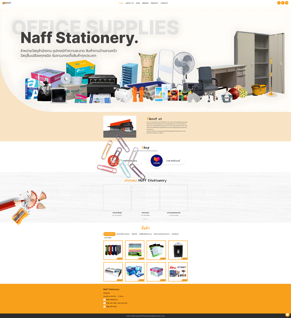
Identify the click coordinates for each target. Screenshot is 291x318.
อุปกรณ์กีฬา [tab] (107, 238)
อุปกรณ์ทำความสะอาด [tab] (123, 234)
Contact (164, 3)
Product (154, 3)
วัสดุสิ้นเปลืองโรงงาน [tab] (145, 234)
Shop (138, 3)
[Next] (186, 200)
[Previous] (104, 200)
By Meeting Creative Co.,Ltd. (157, 316)
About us (130, 3)
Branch (145, 3)
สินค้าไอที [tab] (134, 234)
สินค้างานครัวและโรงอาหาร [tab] (162, 234)
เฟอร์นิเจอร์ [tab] (175, 234)
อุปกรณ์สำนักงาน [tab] (109, 234)
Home (121, 3)
